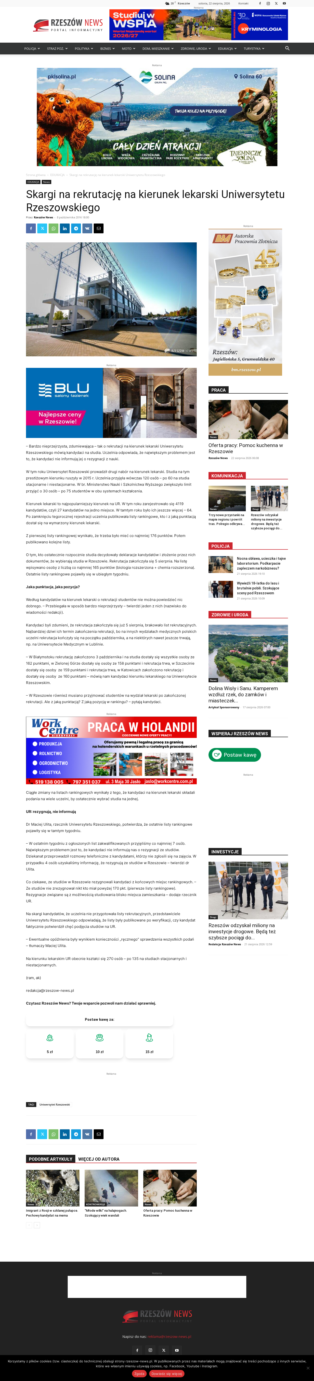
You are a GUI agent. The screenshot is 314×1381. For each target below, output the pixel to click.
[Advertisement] (111, 1083)
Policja (220, 546)
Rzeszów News (43, 217)
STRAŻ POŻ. (55, 48)
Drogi (255, 509)
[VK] (87, 228)
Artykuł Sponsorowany (224, 707)
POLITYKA (82, 48)
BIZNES (105, 48)
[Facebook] (260, 3)
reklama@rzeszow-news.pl (169, 1336)
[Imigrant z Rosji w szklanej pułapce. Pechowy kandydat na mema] (52, 1188)
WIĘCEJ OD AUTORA (98, 1159)
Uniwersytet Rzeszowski (54, 1104)
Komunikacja (227, 475)
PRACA (218, 390)
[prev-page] (29, 1225)
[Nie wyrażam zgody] (307, 1368)
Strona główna (36, 175)
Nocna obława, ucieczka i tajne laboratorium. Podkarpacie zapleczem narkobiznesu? (261, 563)
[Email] (99, 228)
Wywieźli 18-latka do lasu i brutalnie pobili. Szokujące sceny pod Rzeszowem (258, 588)
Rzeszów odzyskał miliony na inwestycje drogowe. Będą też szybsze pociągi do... (242, 931)
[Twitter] (276, 3)
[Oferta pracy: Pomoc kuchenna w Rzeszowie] (170, 1188)
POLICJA (30, 48)
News (46, 182)
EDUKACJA (225, 48)
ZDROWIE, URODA (194, 48)
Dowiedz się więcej (167, 1374)
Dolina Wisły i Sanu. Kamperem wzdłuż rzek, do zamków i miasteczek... (243, 694)
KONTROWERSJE (95, 1204)
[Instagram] (268, 3)
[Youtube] (284, 3)
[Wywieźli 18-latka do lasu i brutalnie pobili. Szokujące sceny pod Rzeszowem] (221, 589)
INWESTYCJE (225, 851)
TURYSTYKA (252, 48)
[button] (287, 49)
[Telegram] (76, 228)
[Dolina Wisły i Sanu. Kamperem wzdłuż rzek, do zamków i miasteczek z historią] (248, 653)
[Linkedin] (65, 228)
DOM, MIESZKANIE (156, 48)
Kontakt (243, 3)
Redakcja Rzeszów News (225, 944)
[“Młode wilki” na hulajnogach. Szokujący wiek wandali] (111, 1188)
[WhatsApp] (53, 228)
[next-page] (37, 1225)
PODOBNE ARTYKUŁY (50, 1159)
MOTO (126, 48)
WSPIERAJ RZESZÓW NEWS (239, 733)
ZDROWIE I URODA (229, 614)
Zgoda (139, 1374)
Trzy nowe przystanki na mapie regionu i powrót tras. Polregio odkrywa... (227, 519)
